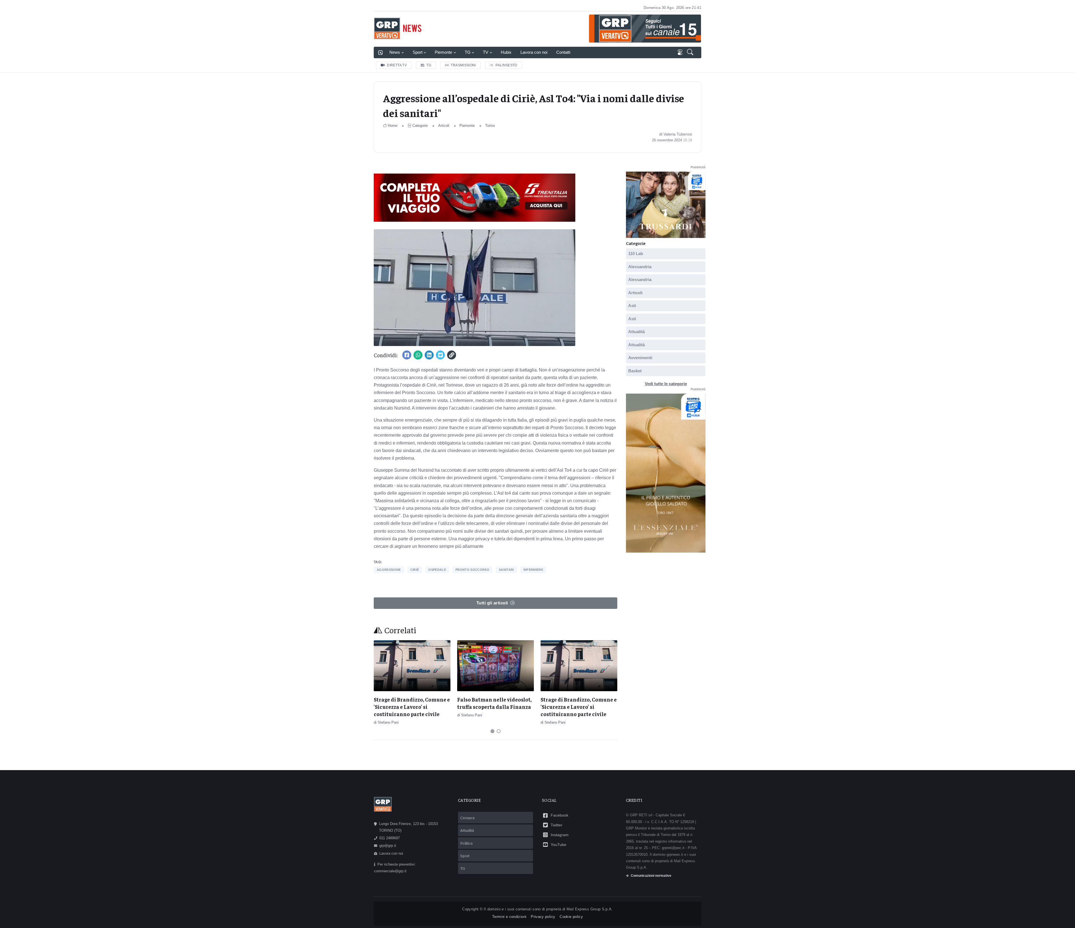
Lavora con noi (533, 52)
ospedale (437, 569)
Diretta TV (397, 65)
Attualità (636, 331)
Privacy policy (543, 917)
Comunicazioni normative (651, 876)
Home (392, 125)
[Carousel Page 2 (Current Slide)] (499, 731)
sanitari (506, 569)
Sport (417, 52)
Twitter (556, 825)
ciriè (414, 569)
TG (468, 52)
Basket (635, 370)
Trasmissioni (463, 65)
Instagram (560, 835)
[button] (691, 53)
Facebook (559, 815)
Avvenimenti (640, 357)
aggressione (389, 569)
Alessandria (639, 266)
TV (485, 52)
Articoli (443, 125)
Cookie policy (571, 917)
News (394, 52)
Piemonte (443, 52)
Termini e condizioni (509, 917)
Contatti (563, 52)
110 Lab (635, 253)
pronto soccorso (472, 569)
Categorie (420, 125)
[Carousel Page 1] (492, 731)
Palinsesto (506, 65)
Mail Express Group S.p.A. (590, 909)
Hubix (506, 52)
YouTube (558, 844)
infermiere (533, 569)
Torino (490, 125)
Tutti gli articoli (492, 602)
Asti (632, 305)
